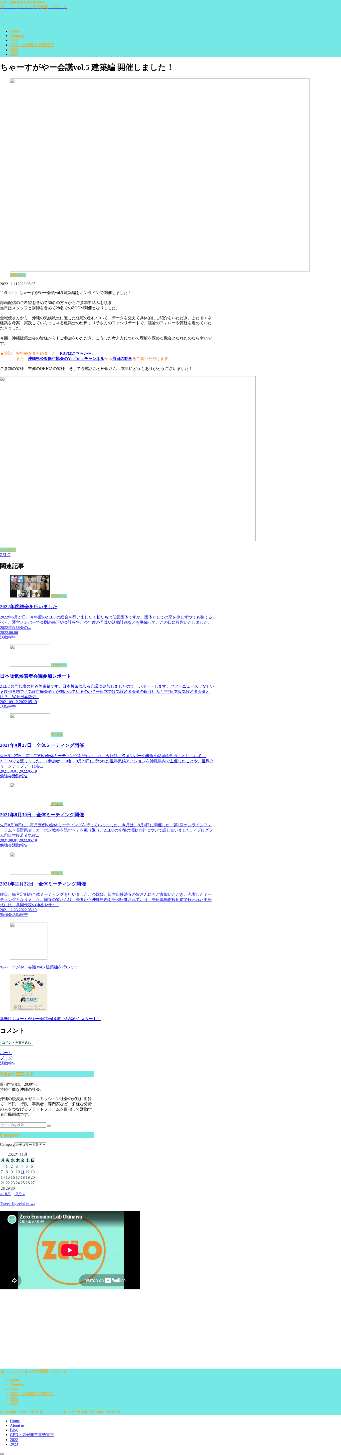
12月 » (19, 1194)
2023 (14, 1403)
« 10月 (5, 1194)
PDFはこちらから (76, 353)
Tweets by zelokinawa (17, 1203)
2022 (14, 1399)
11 (22, 1172)
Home (15, 1380)
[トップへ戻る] (2, 1454)
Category (7, 1144)
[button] (49, 1126)
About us (17, 1384)
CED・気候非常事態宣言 (32, 1394)
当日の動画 (122, 358)
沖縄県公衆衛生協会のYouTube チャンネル (66, 358)
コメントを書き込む (16, 1042)
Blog (14, 1389)
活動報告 (8, 550)
